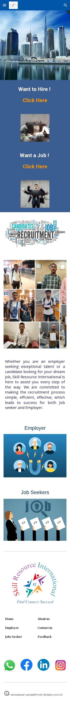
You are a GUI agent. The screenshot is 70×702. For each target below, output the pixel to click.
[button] (4, 5)
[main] (35, 94)
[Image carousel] (35, 128)
